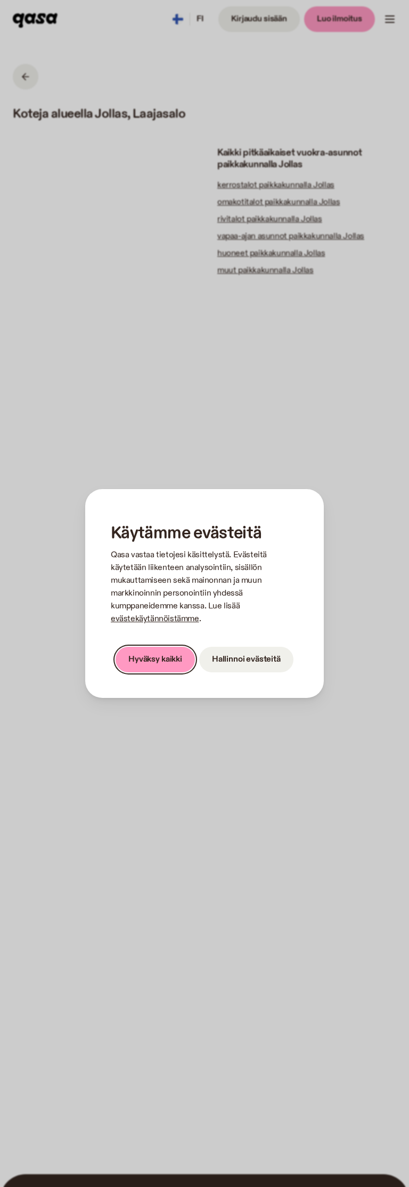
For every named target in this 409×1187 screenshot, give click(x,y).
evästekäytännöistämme (155, 618)
